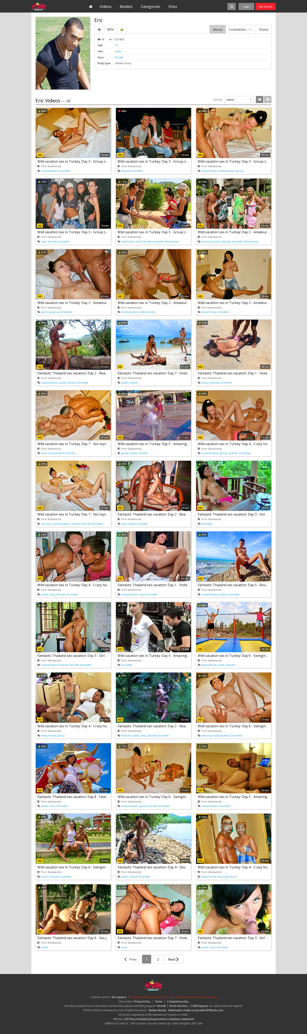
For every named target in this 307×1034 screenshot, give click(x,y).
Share (263, 29)
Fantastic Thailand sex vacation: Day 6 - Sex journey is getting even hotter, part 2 (100, 938)
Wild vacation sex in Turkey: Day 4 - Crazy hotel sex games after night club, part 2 (100, 726)
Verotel (161, 1006)
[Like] (122, 29)
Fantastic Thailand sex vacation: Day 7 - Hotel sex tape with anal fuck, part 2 (177, 938)
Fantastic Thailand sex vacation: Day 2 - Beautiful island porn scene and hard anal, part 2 (187, 726)
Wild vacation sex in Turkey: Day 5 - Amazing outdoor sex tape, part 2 (172, 444)
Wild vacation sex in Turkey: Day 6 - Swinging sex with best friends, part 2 (175, 796)
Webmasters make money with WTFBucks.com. (196, 1010)
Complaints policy (177, 1001)
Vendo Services (178, 1006)
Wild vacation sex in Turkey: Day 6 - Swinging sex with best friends (89, 867)
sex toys (46, 524)
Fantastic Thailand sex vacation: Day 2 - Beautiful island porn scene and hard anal (100, 373)
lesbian (233, 453)
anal (44, 453)
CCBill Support (199, 1006)
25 (116, 45)
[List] (267, 99)
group (240, 171)
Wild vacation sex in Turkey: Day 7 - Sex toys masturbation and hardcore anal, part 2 (103, 514)
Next (172, 959)
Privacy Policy (142, 1001)
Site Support (119, 997)
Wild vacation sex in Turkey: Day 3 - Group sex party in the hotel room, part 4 (97, 232)
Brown (119, 57)
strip (44, 241)
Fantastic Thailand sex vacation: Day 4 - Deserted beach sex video (168, 867)
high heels (127, 241)
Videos (106, 6)
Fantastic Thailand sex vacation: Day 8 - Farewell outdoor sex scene (89, 796)
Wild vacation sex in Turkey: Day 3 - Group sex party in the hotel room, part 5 (178, 161)
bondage (245, 453)
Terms (158, 1001)
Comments (240, 29)
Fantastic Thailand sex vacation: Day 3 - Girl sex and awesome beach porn (94, 655)
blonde (125, 171)
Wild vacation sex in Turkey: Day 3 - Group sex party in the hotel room (172, 232)
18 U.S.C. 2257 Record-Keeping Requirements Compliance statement (153, 1019)
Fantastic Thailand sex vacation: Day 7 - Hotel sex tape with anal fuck (171, 373)
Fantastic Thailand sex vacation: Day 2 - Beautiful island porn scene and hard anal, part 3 (187, 514)
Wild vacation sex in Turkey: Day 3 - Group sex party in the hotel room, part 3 (97, 161)
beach (217, 241)
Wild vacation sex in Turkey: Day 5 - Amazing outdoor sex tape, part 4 (252, 796)
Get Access (266, 6)
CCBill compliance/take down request (195, 997)
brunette (64, 171)
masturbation (49, 171)
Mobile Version (157, 1010)
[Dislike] (99, 29)
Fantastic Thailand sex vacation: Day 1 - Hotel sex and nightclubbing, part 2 (176, 585)
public (63, 382)
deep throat (208, 171)
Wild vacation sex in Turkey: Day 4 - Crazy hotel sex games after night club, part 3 (100, 585)
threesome (172, 241)
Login (246, 6)
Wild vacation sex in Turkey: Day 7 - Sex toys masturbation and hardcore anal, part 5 (103, 444)
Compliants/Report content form (149, 997)
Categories (150, 6)
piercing (206, 241)
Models (126, 6)
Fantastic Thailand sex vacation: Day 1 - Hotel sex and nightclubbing (251, 373)
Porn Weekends (50, 6)
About (217, 29)
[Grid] (259, 99)
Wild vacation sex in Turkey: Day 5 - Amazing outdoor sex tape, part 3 (172, 655)
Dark (118, 51)
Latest (230, 99)
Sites (172, 6)
